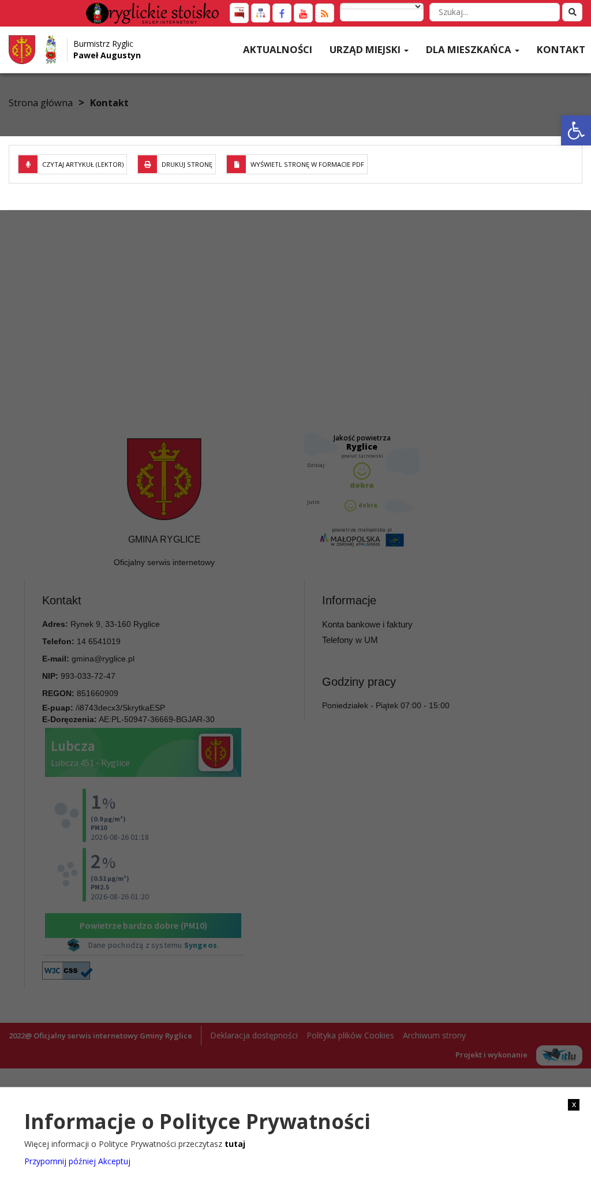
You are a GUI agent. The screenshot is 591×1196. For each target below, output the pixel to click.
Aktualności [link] (277, 49)
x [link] (574, 1104)
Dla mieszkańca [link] (470, 49)
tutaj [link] (235, 1143)
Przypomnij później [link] (60, 1161)
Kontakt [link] (561, 49)
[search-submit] (572, 12)
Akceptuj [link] (114, 1161)
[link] (576, 130)
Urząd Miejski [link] (366, 49)
